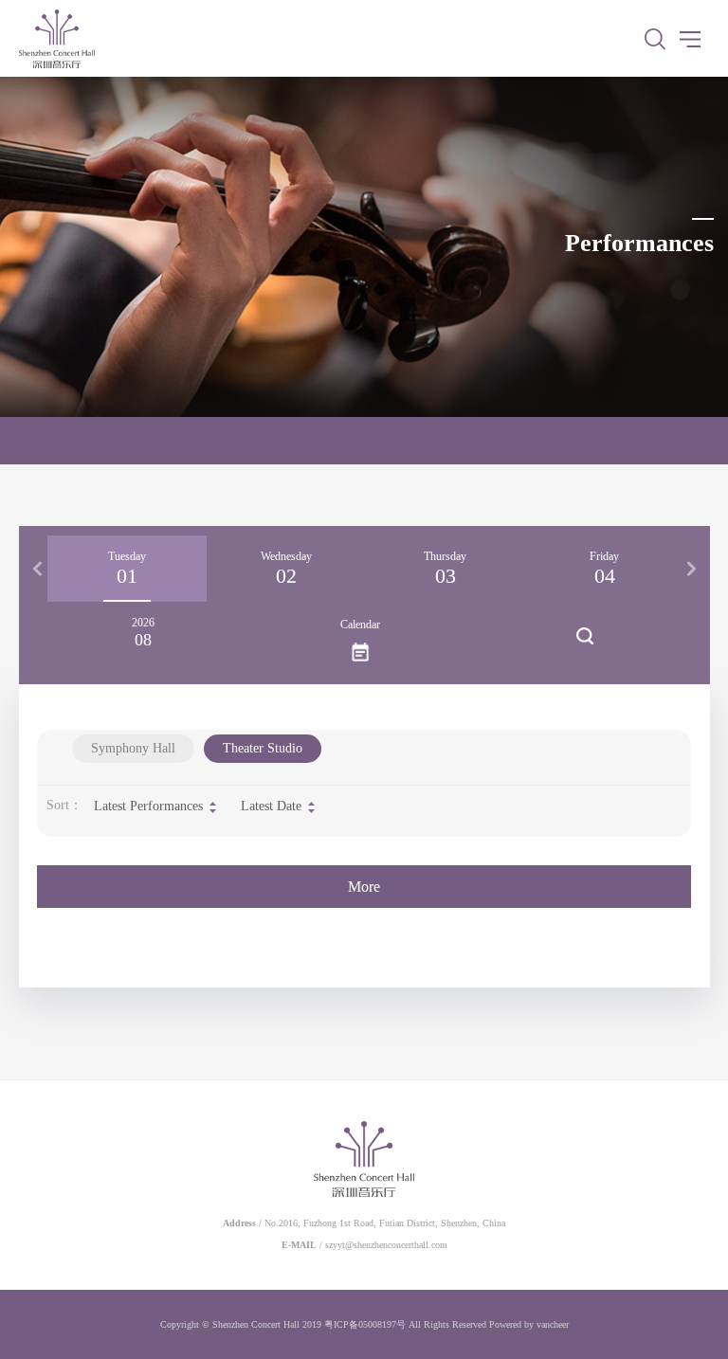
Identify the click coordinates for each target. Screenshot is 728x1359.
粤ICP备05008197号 (365, 1324)
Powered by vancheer (529, 1324)
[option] (127, 568)
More (364, 887)
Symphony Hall (133, 748)
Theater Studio (262, 748)
